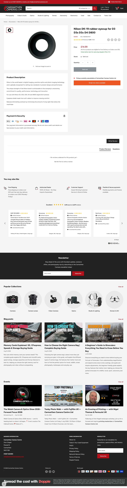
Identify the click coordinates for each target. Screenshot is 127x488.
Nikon (76, 36)
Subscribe (78, 273)
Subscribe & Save (116, 2)
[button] (97, 39)
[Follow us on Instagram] (50, 471)
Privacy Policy (73, 448)
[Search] (94, 8)
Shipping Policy (74, 451)
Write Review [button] (112, 141)
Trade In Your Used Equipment (78, 442)
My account (105, 9)
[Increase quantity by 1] (93, 63)
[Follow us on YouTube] (53, 471)
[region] (63, 223)
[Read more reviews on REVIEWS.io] (113, 243)
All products (12, 21)
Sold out (85, 69)
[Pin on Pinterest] (112, 39)
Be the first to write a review (63, 161)
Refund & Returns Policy (76, 454)
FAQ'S (71, 445)
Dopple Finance (74, 460)
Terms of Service (74, 457)
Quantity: (77, 62)
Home (5, 21)
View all (121, 287)
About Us (72, 440)
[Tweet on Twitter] (115, 39)
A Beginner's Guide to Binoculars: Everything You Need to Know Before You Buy (104, 348)
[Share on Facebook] (108, 39)
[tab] (105, 149)
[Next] (123, 299)
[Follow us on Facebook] (46, 471)
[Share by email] (119, 39)
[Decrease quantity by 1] (83, 63)
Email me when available (97, 83)
